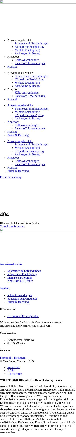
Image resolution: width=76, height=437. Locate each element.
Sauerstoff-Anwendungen (30, 63)
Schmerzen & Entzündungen (31, 43)
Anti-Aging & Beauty (27, 53)
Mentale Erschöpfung (27, 50)
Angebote (13, 121)
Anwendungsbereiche (20, 105)
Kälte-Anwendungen (27, 59)
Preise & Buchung (18, 135)
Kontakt (12, 66)
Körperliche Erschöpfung (29, 46)
